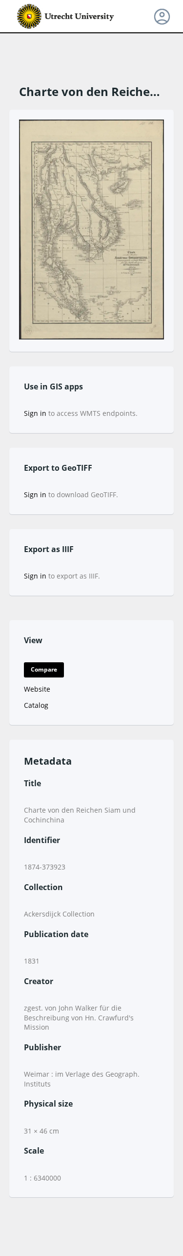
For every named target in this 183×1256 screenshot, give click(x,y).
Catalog (36, 705)
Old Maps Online (66, 16)
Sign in (35, 413)
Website (37, 689)
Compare (44, 669)
